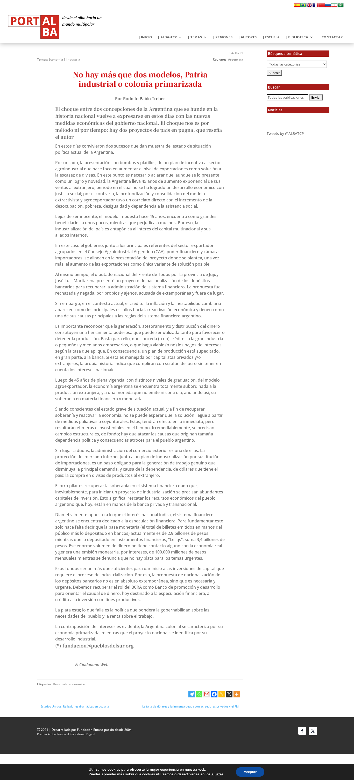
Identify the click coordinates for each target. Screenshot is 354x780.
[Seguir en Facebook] (302, 731)
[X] (229, 694)
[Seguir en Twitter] (313, 731)
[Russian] (328, 6)
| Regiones (222, 37)
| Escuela (271, 37)
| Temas (195, 37)
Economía (55, 59)
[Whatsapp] (199, 694)
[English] (309, 6)
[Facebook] (214, 694)
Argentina (235, 59)
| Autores (247, 37)
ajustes (217, 774)
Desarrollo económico (69, 684)
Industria (73, 59)
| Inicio (145, 37)
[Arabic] (340, 6)
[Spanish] (297, 6)
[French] (316, 6)
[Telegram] (191, 694)
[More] (236, 694)
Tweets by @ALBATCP (285, 133)
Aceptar (250, 771)
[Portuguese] (303, 6)
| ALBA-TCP (167, 37)
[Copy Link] (221, 694)
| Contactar (331, 37)
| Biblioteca (296, 37)
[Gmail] (206, 694)
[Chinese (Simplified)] (322, 6)
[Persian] (334, 6)
